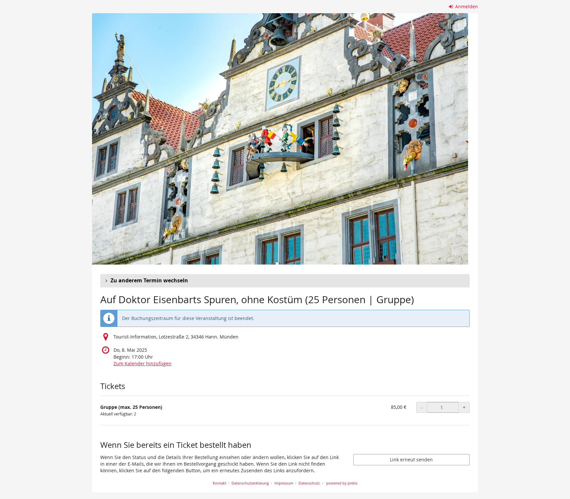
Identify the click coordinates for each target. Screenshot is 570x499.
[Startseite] (280, 139)
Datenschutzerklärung (250, 483)
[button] (285, 280)
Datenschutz (309, 483)
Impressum (283, 483)
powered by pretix (342, 483)
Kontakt (219, 483)
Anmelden (466, 6)
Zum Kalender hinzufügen (142, 363)
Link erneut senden (411, 459)
